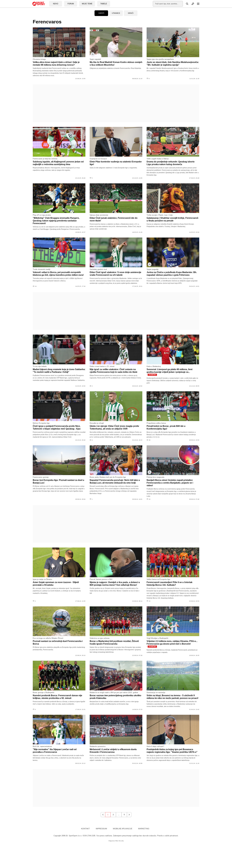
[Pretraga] (186, 4)
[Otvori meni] (197, 4)
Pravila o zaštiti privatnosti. (167, 836)
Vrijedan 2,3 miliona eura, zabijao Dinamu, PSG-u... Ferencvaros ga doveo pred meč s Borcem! (172, 644)
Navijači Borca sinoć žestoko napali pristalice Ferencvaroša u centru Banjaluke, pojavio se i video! (170, 483)
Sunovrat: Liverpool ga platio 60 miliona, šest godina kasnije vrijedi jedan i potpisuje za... (169, 372)
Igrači (130, 13)
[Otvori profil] (191, 4)
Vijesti (101, 13)
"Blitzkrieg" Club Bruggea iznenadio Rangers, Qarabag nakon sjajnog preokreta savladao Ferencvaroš (56, 220)
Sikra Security (119, 841)
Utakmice (116, 13)
